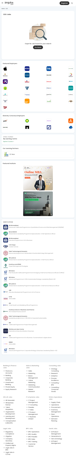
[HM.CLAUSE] (70, 68)
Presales (31, 407)
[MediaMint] (5, 94)
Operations (55, 405)
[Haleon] (48, 75)
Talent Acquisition (9, 408)
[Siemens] (70, 88)
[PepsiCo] (27, 94)
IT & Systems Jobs (32, 397)
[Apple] (5, 68)
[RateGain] (48, 120)
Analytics (54, 376)
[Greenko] (48, 94)
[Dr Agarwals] (48, 68)
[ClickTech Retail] (48, 88)
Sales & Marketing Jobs (32, 367)
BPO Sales (31, 439)
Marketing (31, 373)
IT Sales (31, 410)
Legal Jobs (7, 429)
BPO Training (32, 442)
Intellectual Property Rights (11, 444)
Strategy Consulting (55, 370)
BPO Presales (32, 437)
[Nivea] (27, 68)
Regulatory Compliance (10, 433)
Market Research (31, 390)
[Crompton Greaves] (27, 75)
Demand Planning (54, 420)
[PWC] (5, 120)
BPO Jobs (29, 429)
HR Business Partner (9, 404)
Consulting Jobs (55, 366)
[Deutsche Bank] (48, 127)
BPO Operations (33, 432)
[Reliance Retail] (27, 81)
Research (54, 373)
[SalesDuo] (27, 101)
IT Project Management (33, 401)
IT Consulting (32, 405)
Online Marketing (31, 381)
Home (3, 8)
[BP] (27, 120)
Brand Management (33, 377)
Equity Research (11, 389)
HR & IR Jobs (7, 397)
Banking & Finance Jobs (9, 367)
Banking (8, 375)
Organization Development (10, 413)
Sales (30, 371)
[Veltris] (27, 88)
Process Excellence (55, 379)
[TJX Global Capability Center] (5, 107)
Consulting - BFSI (55, 384)
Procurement (55, 407)
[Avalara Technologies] (70, 120)
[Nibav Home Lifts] (5, 101)
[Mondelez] (5, 81)
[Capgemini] (70, 127)
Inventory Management (56, 411)
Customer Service (31, 445)
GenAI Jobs (53, 429)
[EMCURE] (48, 81)
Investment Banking (10, 383)
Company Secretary (9, 440)
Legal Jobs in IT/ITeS (10, 453)
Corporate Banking (9, 379)
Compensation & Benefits (11, 422)
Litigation (9, 436)
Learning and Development (10, 417)
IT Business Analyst (32, 418)
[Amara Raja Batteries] (70, 75)
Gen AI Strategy (56, 439)
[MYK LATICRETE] (70, 81)
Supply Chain (55, 402)
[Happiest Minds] (5, 88)
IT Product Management (33, 413)
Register (64, 3)
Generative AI (56, 436)
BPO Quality (32, 434)
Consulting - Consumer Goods (55, 389)
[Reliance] (5, 75)
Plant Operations (55, 415)
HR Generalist (10, 400)
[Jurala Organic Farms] (48, 101)
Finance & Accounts (9, 372)
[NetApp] (27, 127)
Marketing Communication (34, 386)
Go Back (38, 47)
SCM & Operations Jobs (55, 398)
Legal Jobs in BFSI (10, 449)
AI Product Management (56, 433)
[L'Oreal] (70, 94)
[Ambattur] (70, 101)
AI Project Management (56, 442)
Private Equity (10, 387)
